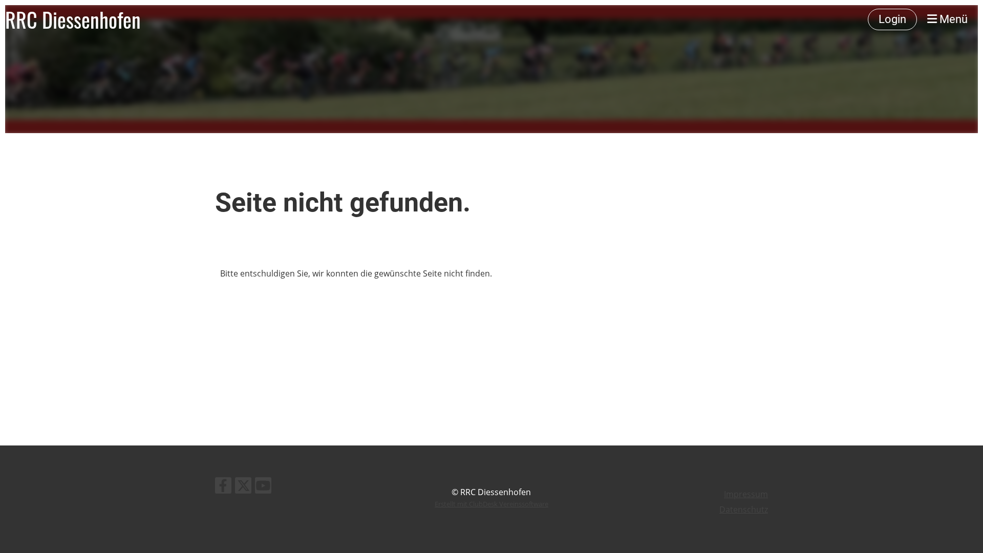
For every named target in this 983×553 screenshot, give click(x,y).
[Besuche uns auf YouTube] (263, 487)
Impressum (746, 494)
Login (892, 19)
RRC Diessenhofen (73, 19)
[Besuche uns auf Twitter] (243, 487)
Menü (952, 19)
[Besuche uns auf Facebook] (223, 487)
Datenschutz (743, 509)
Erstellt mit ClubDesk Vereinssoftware (491, 503)
